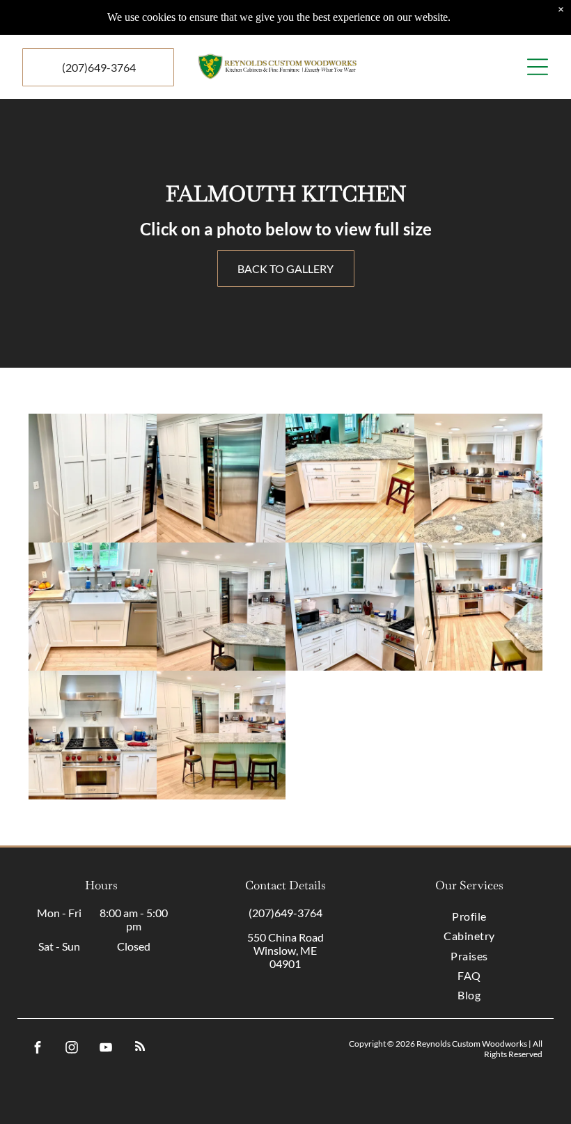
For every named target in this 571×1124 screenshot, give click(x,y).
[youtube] (106, 1049)
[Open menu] (537, 66)
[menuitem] (469, 916)
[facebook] (38, 1049)
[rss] (140, 1049)
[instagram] (72, 1049)
